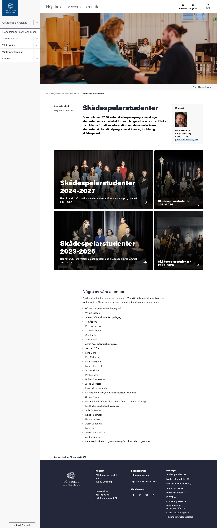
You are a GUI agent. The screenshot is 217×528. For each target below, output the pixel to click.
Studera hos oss (10, 38)
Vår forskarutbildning (12, 51)
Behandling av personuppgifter (174, 507)
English (193, 8)
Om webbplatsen (175, 501)
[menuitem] (183, 7)
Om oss (6, 58)
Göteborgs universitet (14, 22)
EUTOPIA (171, 496)
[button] (208, 6)
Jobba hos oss (173, 488)
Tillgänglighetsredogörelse (180, 516)
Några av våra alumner (64, 110)
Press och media (174, 492)
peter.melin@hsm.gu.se (186, 139)
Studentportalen (176, 474)
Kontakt (183, 8)
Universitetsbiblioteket (179, 483)
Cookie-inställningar (176, 512)
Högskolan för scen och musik (19, 32)
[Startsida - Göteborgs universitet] (20, 9)
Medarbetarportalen (178, 478)
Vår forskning (9, 45)
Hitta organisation (140, 474)
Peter (181, 130)
